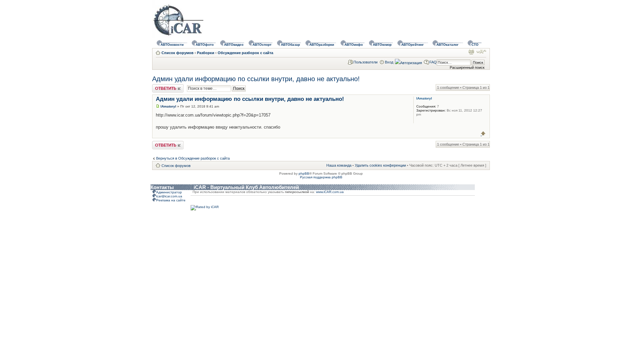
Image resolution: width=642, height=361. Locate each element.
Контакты (162, 187)
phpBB (304, 173)
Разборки (205, 53)
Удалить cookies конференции (380, 165)
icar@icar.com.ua (169, 196)
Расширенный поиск (467, 67)
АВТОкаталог (447, 44)
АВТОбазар (290, 44)
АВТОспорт (262, 44)
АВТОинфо (353, 44)
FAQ (433, 62)
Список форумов (178, 53)
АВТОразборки (321, 44)
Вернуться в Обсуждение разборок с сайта (193, 158)
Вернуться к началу (483, 133)
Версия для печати (471, 51)
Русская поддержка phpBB (321, 177)
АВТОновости (172, 44)
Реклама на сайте (171, 200)
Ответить (160, 86)
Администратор (169, 192)
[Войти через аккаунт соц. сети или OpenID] (408, 62)
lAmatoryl (168, 106)
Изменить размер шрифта (481, 51)
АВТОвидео (233, 44)
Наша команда (338, 165)
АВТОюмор (382, 44)
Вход (389, 62)
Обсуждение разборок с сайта (245, 53)
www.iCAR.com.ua (330, 192)
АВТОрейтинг (412, 44)
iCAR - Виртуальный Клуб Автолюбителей (246, 187)
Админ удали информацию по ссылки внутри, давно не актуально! (256, 78)
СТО (474, 44)
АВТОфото (205, 44)
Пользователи (365, 62)
